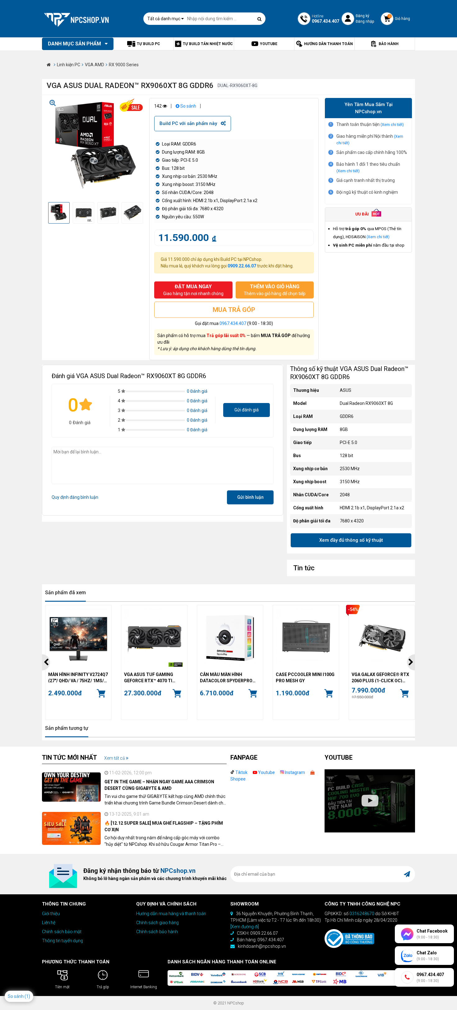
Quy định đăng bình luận (75, 497)
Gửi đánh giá (246, 409)
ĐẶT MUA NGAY (193, 290)
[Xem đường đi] (244, 926)
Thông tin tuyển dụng (62, 940)
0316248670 (361, 913)
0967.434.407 (232, 323)
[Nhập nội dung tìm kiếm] (259, 19)
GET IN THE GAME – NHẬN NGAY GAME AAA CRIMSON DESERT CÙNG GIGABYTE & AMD (159, 785)
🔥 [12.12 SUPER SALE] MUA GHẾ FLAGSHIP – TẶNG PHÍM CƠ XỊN (163, 826)
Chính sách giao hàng (157, 922)
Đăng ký (362, 16)
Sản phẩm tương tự (66, 728)
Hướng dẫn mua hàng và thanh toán (171, 913)
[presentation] (46, 662)
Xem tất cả (115, 758)
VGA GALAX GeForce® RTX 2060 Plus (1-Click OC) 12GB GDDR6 (380, 677)
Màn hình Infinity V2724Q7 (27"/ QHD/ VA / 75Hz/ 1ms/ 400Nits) (78, 677)
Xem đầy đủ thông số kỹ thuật (351, 540)
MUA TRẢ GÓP (234, 309)
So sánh (187, 106)
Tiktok (240, 772)
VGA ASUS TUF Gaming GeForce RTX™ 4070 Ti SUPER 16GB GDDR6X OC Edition (150, 677)
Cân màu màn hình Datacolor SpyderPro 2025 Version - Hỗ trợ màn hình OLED (230, 677)
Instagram (294, 772)
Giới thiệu (51, 913)
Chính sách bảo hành (157, 931)
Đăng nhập (365, 21)
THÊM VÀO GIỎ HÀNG (275, 290)
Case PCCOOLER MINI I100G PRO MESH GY (305, 677)
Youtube (266, 772)
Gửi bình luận (250, 497)
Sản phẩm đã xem (65, 592)
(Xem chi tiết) (392, 124)
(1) (27, 996)
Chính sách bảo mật (61, 931)
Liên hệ (48, 922)
